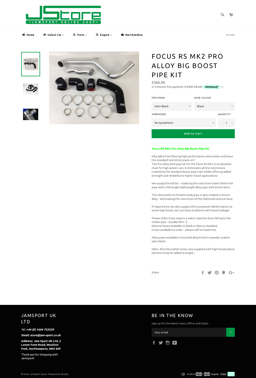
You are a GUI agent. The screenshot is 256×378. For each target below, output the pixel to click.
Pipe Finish (158, 98)
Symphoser (159, 114)
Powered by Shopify (58, 374)
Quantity (224, 114)
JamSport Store (38, 374)
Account (230, 34)
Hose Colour (202, 98)
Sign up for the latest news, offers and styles (180, 323)
